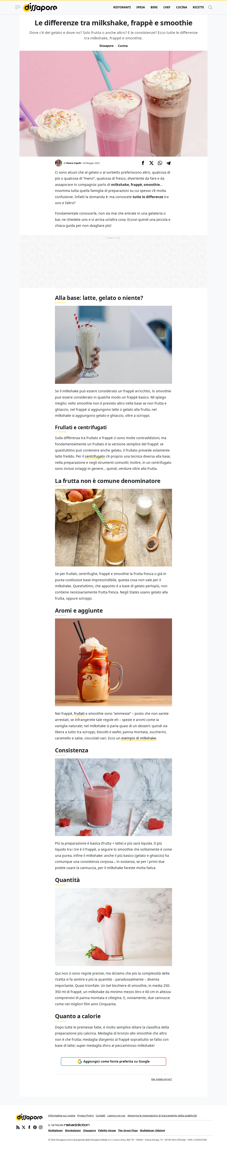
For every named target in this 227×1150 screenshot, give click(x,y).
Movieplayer (73, 1130)
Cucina (181, 7)
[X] (23, 1127)
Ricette (198, 7)
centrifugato (95, 456)
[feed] (18, 1127)
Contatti (100, 1115)
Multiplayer (55, 1130)
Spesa (140, 7)
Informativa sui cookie (61, 1115)
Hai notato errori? (161, 1079)
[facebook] (29, 1127)
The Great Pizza (128, 1130)
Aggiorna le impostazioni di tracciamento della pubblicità (162, 1115)
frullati (79, 713)
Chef (166, 7)
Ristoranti (122, 7)
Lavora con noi (116, 1115)
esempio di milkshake (138, 738)
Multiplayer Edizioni (152, 1130)
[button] (142, 163)
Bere (154, 7)
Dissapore (106, 46)
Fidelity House (107, 1130)
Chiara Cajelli (73, 163)
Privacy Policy (85, 1115)
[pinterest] (35, 1127)
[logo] (40, 7)
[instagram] (40, 1127)
